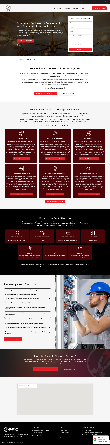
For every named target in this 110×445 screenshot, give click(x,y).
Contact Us (85, 8)
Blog (61, 437)
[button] (108, 434)
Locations (25, 59)
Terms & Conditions (64, 432)
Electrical (59, 8)
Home (53, 8)
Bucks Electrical (53, 79)
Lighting (67, 8)
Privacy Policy (63, 430)
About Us (75, 8)
